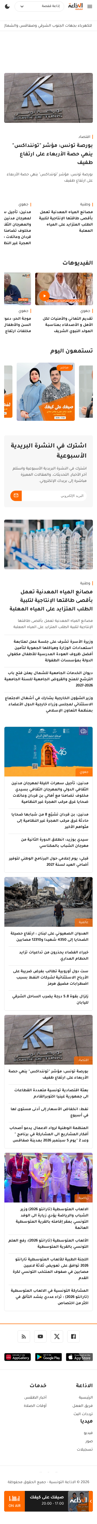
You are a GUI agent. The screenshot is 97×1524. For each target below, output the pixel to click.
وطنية (85, 205)
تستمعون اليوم (71, 352)
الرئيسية (86, 1398)
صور (89, 1442)
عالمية (83, 922)
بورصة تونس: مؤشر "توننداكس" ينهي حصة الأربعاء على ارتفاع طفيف (52, 154)
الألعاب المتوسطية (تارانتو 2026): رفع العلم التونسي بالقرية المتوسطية (48, 1244)
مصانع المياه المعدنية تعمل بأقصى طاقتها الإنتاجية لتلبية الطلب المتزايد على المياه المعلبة (66, 222)
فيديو (88, 1433)
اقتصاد (84, 137)
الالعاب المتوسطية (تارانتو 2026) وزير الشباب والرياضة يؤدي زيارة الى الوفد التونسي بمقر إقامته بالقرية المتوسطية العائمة (52, 1219)
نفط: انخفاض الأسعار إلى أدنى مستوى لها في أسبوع (49, 1113)
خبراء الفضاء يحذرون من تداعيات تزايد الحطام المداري (53, 956)
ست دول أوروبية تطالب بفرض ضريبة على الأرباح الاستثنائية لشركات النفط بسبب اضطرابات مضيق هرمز (50, 978)
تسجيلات (85, 1450)
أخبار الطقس (35, 1398)
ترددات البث (83, 1415)
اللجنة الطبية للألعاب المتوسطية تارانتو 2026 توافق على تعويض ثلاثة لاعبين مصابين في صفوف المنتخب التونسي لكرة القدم (50, 1269)
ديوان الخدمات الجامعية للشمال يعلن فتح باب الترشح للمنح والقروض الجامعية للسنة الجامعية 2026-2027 (48, 679)
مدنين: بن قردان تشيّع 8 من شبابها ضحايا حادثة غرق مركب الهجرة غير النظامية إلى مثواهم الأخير (49, 821)
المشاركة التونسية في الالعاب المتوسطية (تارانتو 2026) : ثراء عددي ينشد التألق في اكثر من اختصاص (49, 1297)
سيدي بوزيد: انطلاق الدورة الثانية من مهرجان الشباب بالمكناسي (54, 843)
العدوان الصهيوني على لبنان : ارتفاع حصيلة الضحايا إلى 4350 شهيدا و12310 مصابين (49, 937)
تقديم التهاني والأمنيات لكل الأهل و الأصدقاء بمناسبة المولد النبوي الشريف (68, 325)
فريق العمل (82, 1406)
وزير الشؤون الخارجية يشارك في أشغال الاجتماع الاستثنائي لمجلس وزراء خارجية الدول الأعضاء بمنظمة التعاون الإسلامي (49, 705)
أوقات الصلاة (35, 1406)
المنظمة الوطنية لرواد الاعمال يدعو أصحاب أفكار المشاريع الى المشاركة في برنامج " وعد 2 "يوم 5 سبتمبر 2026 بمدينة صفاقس (48, 1134)
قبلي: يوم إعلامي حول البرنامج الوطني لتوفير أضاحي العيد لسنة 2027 (48, 862)
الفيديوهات (77, 264)
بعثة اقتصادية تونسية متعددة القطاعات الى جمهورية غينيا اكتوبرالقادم (51, 1094)
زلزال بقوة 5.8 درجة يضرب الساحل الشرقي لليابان (50, 1000)
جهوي (85, 311)
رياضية (83, 1198)
